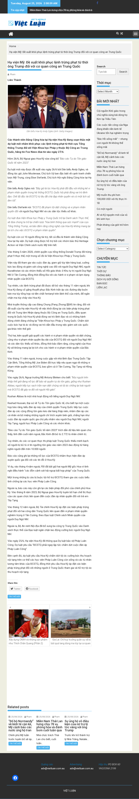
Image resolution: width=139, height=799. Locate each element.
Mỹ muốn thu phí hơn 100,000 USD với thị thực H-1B (112, 199)
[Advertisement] (50, 675)
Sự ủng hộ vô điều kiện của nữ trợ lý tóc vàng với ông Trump (112, 185)
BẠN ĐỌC (102, 283)
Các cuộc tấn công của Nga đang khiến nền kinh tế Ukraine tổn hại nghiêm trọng (113, 129)
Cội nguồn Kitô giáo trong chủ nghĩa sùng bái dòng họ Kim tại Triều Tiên (112, 115)
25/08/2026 (16, 717)
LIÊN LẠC (102, 287)
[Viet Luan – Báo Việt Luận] (10, 33)
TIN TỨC (101, 267)
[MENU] (135, 33)
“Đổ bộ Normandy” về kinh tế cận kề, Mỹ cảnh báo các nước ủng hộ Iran (113, 157)
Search (101, 66)
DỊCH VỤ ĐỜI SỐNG (107, 279)
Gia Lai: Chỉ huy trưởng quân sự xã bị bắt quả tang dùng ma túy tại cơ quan (71, 641)
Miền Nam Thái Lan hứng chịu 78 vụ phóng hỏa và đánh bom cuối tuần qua (70, 10)
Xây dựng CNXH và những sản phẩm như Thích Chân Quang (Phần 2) (28, 641)
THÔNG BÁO (104, 275)
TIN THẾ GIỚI (14, 596)
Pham (12, 74)
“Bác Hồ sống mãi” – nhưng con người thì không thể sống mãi (112, 143)
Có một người (104, 209)
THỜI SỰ (101, 271)
